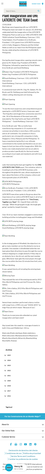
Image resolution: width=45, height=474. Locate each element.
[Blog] (35, 445)
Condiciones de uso (14, 453)
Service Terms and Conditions (23, 456)
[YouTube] (25, 445)
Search (38, 10)
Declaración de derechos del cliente (23, 450)
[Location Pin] (42, 4)
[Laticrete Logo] (19, 4)
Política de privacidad (32, 453)
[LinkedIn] (30, 445)
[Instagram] (20, 445)
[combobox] (23, 11)
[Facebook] (11, 445)
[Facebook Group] (16, 445)
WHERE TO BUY (36, 3)
